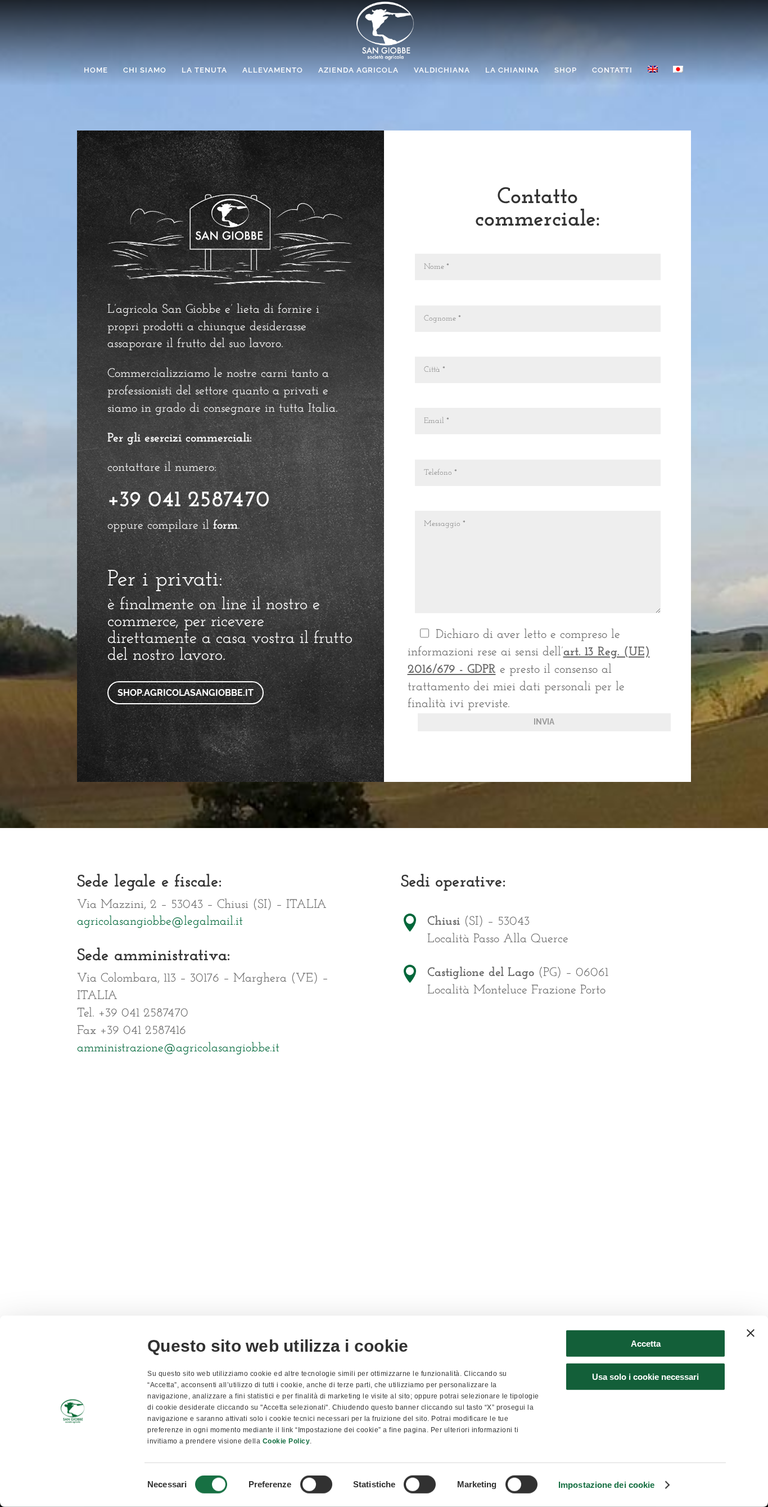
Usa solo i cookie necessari (645, 1376)
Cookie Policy (286, 1441)
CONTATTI (612, 70)
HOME (96, 70)
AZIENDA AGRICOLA (358, 70)
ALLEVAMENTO (272, 70)
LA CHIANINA (512, 70)
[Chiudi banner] (751, 1333)
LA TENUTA (204, 70)
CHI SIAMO (144, 70)
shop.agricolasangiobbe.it (186, 692)
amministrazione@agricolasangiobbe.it (178, 1048)
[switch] (316, 1484)
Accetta (646, 1343)
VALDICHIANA (442, 70)
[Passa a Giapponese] (678, 76)
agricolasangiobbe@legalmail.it (160, 921)
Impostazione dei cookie (606, 1485)
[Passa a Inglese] (653, 76)
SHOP (565, 70)
